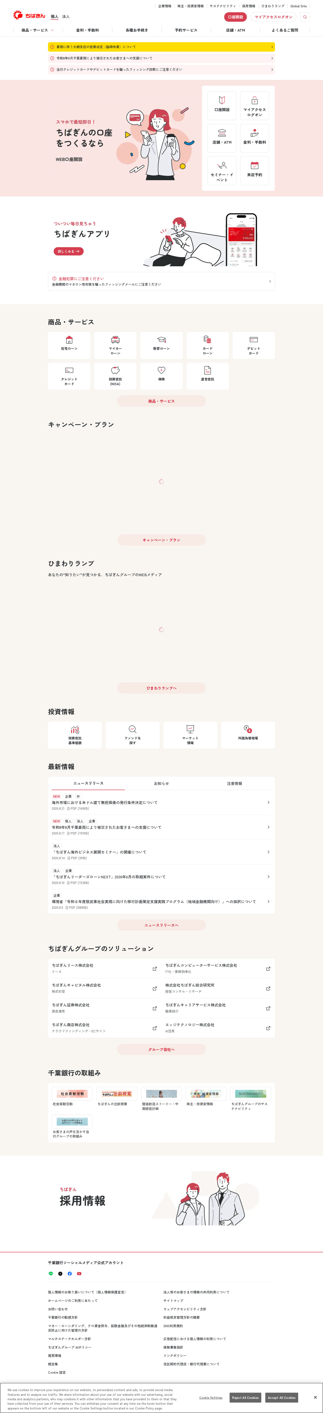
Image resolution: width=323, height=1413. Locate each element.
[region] (161, 1398)
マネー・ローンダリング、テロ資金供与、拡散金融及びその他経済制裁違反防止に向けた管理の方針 (102, 1328)
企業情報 (164, 6)
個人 (54, 16)
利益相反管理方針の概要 (181, 1317)
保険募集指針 (173, 1347)
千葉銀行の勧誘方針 (63, 1317)
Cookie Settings (211, 1397)
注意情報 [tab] (234, 783)
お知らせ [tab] (161, 783)
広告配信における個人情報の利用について (194, 1338)
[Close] (315, 1397)
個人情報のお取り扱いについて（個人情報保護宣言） (87, 1292)
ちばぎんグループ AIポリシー (70, 1347)
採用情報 (248, 6)
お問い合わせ (58, 1309)
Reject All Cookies (245, 1397)
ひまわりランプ (272, 6)
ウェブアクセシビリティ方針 (184, 1309)
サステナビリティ (223, 6)
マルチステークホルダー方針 (69, 1338)
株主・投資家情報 (190, 6)
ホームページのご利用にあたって (73, 1300)
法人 (66, 16)
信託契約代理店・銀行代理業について (191, 1364)
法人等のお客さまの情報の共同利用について (196, 1292)
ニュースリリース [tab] (88, 783)
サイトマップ (173, 1300)
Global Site (298, 6)
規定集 (53, 1364)
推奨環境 (54, 1355)
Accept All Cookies (282, 1397)
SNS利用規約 (173, 1325)
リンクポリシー (175, 1355)
